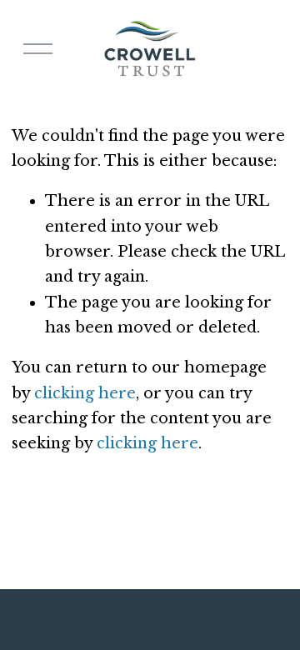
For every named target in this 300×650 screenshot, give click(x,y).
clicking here (85, 393)
